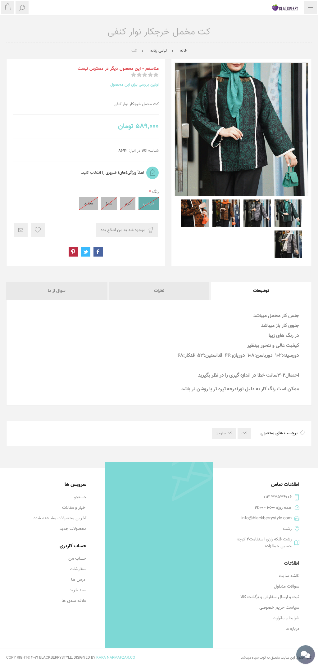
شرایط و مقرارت (286, 618)
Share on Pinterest (73, 252)
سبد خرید (78, 590)
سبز (109, 203)
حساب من (77, 558)
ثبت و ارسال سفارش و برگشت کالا (269, 597)
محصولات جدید (73, 529)
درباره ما (292, 628)
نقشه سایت (289, 576)
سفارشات (78, 569)
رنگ (155, 192)
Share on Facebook (98, 252)
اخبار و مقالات (74, 507)
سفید (88, 203)
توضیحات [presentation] (261, 291)
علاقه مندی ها (73, 601)
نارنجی (148, 203)
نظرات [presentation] (159, 291)
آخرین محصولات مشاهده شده (60, 518)
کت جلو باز (224, 433)
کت (244, 433)
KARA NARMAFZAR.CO (115, 657)
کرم (128, 203)
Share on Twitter (85, 252)
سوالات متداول (286, 586)
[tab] (261, 291)
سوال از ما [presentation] (57, 291)
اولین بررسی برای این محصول (134, 85)
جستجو (80, 497)
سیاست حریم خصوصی (279, 607)
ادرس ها (78, 579)
